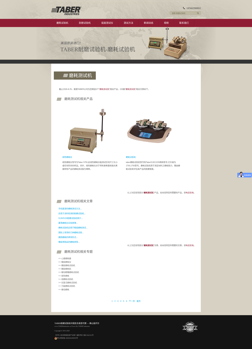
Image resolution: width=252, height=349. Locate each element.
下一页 (132, 301)
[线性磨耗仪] (86, 130)
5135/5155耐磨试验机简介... (70, 218)
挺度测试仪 (107, 23)
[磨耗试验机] (149, 130)
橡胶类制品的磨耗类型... (69, 242)
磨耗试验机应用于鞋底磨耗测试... (73, 228)
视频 (166, 23)
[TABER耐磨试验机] (66, 11)
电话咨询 (190, 192)
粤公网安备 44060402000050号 (67, 338)
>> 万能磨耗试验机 (66, 286)
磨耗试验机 (62, 23)
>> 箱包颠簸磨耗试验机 (68, 272)
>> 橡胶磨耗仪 (64, 262)
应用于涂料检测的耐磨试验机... (72, 213)
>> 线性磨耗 (63, 276)
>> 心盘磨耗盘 (64, 258)
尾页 (139, 301)
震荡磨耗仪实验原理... (68, 223)
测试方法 (128, 23)
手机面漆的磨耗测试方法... (70, 208)
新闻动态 (148, 23)
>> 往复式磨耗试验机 (67, 282)
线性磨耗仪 (67, 157)
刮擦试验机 (85, 23)
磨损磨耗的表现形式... (68, 237)
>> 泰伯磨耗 (63, 289)
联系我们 (184, 23)
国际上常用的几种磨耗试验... (71, 232)
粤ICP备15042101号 (87, 335)
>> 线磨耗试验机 (65, 279)
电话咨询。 (191, 245)
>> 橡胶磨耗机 (64, 269)
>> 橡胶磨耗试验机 (66, 265)
